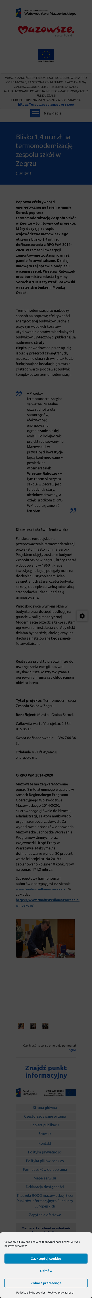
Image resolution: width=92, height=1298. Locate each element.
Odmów (46, 1271)
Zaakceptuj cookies (46, 1258)
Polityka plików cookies (30, 1292)
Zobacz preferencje (46, 1283)
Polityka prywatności (60, 1292)
